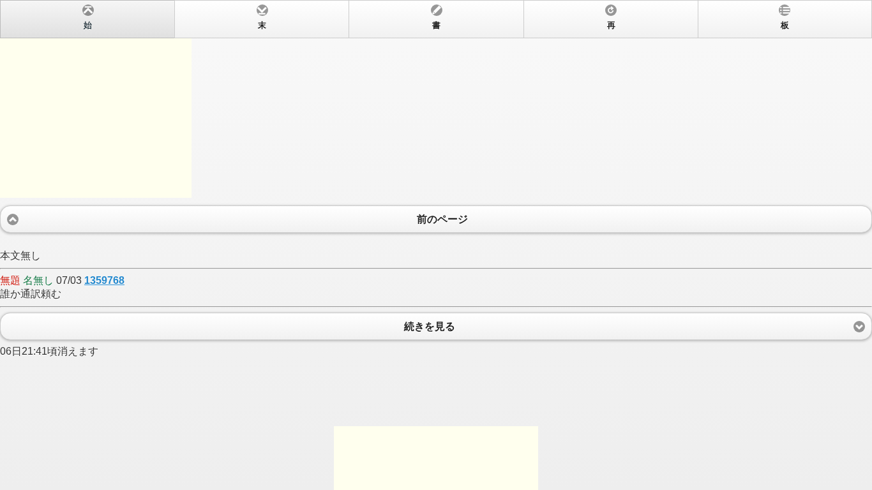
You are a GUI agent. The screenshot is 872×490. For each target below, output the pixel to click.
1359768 (104, 280)
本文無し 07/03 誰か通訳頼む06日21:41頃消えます (394, 189)
